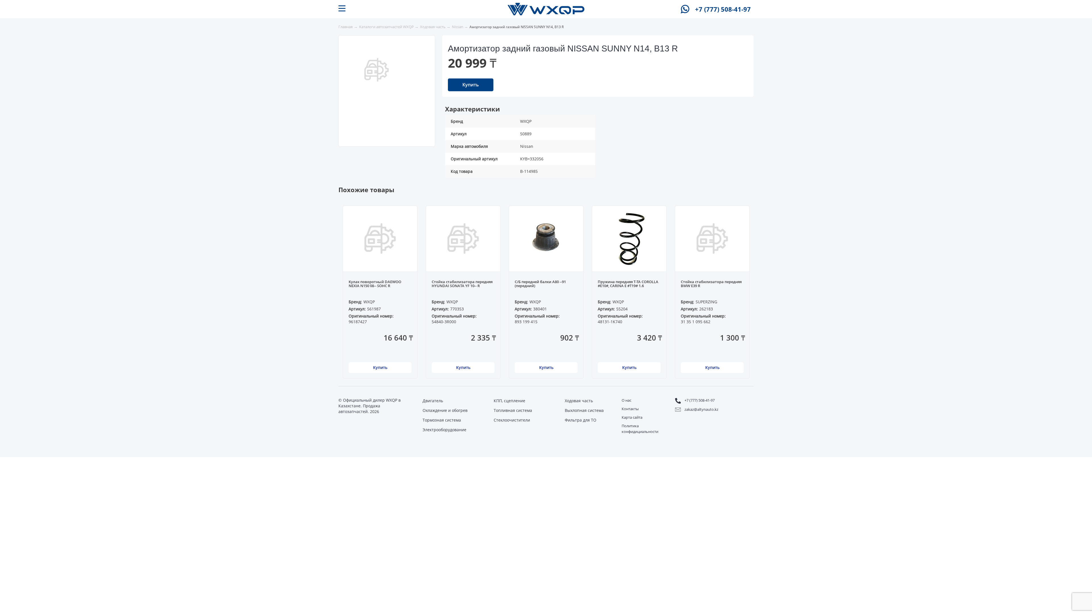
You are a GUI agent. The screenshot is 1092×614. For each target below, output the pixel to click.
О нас (626, 400)
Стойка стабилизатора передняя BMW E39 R (711, 284)
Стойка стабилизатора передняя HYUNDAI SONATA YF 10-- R (462, 284)
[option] (376, 69)
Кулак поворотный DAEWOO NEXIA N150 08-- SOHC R (375, 284)
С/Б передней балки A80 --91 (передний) (540, 284)
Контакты (630, 408)
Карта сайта (632, 417)
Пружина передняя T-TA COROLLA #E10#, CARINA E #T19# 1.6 (628, 284)
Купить (470, 85)
